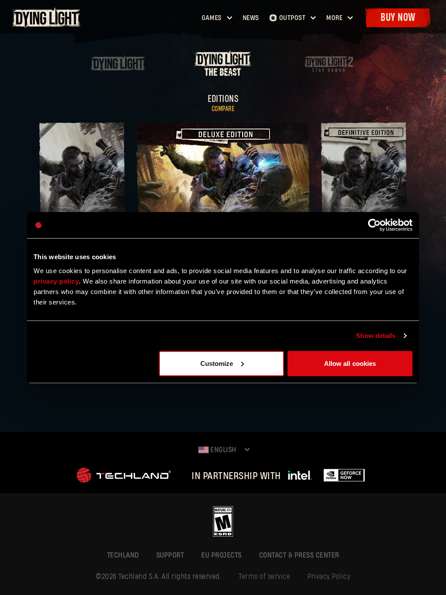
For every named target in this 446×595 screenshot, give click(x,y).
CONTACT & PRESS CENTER (299, 555)
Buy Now (398, 17)
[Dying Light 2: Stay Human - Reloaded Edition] (328, 69)
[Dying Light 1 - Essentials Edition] (118, 69)
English (223, 449)
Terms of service (264, 576)
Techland (123, 555)
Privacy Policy (328, 576)
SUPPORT (170, 555)
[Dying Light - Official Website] (47, 25)
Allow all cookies (350, 363)
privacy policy (56, 280)
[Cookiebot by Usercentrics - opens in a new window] (374, 225)
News (251, 17)
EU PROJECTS (221, 555)
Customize (216, 363)
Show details (375, 335)
